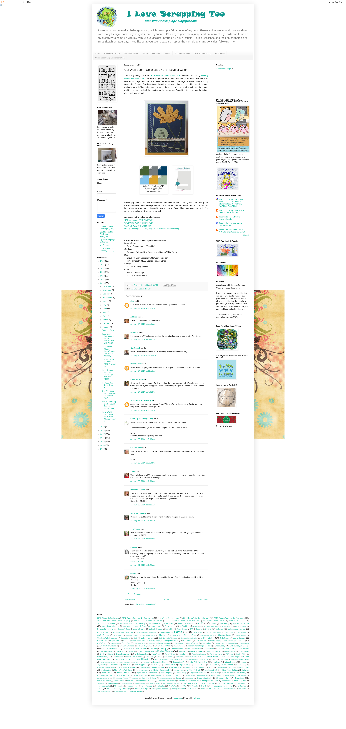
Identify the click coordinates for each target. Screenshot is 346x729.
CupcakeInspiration (110, 648)
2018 (102, 430)
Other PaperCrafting (202, 53)
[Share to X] (169, 285)
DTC (102, 654)
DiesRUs (119, 651)
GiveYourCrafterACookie (214, 657)
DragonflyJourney (230, 651)
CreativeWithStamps (196, 646)
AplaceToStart (140, 626)
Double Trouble (165, 651)
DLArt (140, 651)
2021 (102, 279)
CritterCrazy (220, 646)
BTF (191, 629)
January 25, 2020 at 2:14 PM (142, 463)
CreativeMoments (179, 646)
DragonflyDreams (213, 651)
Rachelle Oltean (137, 490)
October (106, 294)
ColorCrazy (224, 638)
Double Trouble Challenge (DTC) (107, 227)
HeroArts (215, 659)
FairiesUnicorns (170, 654)
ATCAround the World (211, 626)
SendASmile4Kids (166, 678)
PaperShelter (214, 673)
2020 (102, 283)
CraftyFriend (102, 643)
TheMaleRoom (241, 683)
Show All (246, 235)
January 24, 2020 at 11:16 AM (143, 371)
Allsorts (213, 624)
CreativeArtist (244, 643)
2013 (102, 449)
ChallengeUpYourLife (148, 635)
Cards (97, 53)
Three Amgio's (119, 686)
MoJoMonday (243, 667)
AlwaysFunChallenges (110, 626)
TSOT (99, 688)
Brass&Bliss (169, 629)
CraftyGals (126, 643)
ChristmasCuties (240, 635)
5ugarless (178, 698)
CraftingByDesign (154, 640)
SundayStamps (127, 683)
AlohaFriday (224, 624)
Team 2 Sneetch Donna (229, 217)
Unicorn (202, 688)
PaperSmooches (227, 673)
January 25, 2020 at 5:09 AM (142, 439)
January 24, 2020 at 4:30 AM (142, 308)
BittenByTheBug (155, 629)
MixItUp (232, 667)
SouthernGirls (194, 681)
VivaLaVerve (242, 688)
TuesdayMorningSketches (160, 688)
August (106, 301)
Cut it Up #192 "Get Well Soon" (138, 226)
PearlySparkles (156, 675)
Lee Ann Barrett (137, 379)
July (105, 305)
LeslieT (133, 547)
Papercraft (153, 673)
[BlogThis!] (167, 285)
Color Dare (147, 289)
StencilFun (100, 683)
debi (132, 301)
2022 (102, 276)
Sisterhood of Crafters (145, 681)
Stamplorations (226, 681)
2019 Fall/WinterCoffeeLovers (196, 618)
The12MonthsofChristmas (170, 683)
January (106, 327)
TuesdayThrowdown (178, 688)
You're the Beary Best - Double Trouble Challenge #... (109, 404)
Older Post (202, 600)
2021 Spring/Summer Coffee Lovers (148, 621)
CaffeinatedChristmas (236, 629)
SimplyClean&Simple (104, 681)
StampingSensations (210, 681)
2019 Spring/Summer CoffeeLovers (229, 618)
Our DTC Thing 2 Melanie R (231, 210)
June (105, 308)
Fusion (159, 657)
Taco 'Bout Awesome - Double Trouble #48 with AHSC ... (108, 338)
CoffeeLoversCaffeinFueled (168, 638)
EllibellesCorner (123, 654)
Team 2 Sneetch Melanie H (231, 230)
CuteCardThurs (141, 649)
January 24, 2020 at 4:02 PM (142, 392)
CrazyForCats (192, 643)
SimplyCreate (119, 681)
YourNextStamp (135, 691)
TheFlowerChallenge (225, 683)
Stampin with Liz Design (141, 400)
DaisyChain (197, 648)
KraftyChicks (170, 665)
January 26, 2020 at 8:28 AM (142, 505)
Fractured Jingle (225, 219)
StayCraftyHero (240, 681)
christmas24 (176, 635)
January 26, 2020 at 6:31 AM (142, 481)
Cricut (210, 646)
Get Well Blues (225, 225)
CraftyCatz (239, 640)
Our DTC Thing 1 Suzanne (231, 199)
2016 (102, 438)
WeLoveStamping (104, 691)
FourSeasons (117, 657)
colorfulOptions (239, 638)
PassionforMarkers (104, 675)
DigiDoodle (131, 651)
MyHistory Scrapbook (151, 53)
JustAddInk (113, 665)
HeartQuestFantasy (191, 659)
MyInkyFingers (179, 670)
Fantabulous (183, 654)
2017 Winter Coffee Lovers (108, 618)
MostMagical (106, 670)
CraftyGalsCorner (139, 643)
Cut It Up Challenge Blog (141, 419)
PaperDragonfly (166, 673)
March (106, 320)
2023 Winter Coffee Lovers (213, 621)
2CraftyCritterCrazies (106, 623)
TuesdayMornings (141, 689)
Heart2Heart (142, 659)
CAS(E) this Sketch (214, 632)
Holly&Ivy (224, 659)
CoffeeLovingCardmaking (189, 638)
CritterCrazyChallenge (239, 646)
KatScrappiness (141, 665)
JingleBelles (230, 662)
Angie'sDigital (127, 626)
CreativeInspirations (145, 646)
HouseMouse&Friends (240, 659)
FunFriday (149, 657)
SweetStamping (140, 683)
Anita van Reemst (138, 513)
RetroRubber (216, 675)
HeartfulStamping (176, 659)
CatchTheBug (117, 635)
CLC (135, 638)
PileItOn (178, 675)
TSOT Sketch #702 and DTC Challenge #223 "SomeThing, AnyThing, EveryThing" (230, 204)
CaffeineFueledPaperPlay (123, 632)
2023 (102, 272)
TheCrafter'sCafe (189, 683)
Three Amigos (132, 686)
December (107, 286)
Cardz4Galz (197, 632)
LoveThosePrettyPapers (127, 667)
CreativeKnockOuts (162, 646)
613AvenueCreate (126, 623)
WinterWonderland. (120, 691)
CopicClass (114, 641)
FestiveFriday (102, 657)
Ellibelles (110, 654)
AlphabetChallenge (240, 623)
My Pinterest (105, 245)
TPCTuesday (193, 686)
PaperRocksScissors (198, 673)
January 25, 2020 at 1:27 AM (142, 410)
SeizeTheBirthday (149, 678)
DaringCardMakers (226, 648)
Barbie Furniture (131, 53)
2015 (102, 441)
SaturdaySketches (103, 678)
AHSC (134, 289)
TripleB (204, 686)
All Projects (220, 53)
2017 (102, 434)
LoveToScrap (144, 667)
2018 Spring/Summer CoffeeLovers (137, 618)
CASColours (229, 632)
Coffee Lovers (147, 638)
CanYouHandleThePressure (146, 632)
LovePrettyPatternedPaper (106, 667)
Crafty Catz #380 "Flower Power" (138, 223)
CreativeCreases (126, 646)
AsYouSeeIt (197, 626)
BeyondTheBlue (139, 629)
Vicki (132, 471)
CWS (189, 648)
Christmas (163, 635)
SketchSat (183, 681)
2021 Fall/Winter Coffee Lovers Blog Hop (113, 621)
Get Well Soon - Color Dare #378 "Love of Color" (109, 362)
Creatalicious (206, 643)
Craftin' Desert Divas (138, 640)
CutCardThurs (127, 648)
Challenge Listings (112, 53)
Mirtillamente (222, 667)
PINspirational (189, 675)
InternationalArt (179, 662)
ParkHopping (241, 673)
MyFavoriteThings (142, 670)
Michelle (134, 332)
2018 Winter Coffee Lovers (168, 618)
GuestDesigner (235, 657)
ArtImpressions (155, 626)
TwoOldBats (192, 689)
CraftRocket (188, 641)
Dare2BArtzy (209, 649)
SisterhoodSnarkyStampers (167, 681)
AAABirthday (140, 624)
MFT (211, 667)
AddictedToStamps (185, 624)
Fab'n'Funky (156, 654)
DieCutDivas (244, 649)
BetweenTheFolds (124, 629)
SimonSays (239, 678)
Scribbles (135, 678)
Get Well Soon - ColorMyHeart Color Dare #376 (109, 394)
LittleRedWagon (227, 665)
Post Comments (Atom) (146, 604)
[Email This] (164, 285)
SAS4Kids (242, 675)
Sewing (167, 53)
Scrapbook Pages (182, 53)
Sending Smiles (108, 330)
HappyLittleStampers (123, 659)
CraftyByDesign (214, 640)
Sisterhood (130, 681)
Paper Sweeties (142, 673)
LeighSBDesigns (184, 665)
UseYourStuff (213, 688)
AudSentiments (227, 626)
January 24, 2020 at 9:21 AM (142, 340)
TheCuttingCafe (208, 683)
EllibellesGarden (141, 654)
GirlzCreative (180, 657)
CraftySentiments (178, 643)
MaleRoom (187, 667)
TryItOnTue (241, 686)
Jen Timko (135, 529)
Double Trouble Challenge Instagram (106, 234)
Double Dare (149, 651)
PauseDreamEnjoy (140, 675)
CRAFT (125, 640)
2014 (102, 445)
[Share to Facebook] (172, 285)
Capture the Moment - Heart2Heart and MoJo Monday (108, 351)
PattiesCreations (122, 675)
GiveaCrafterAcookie (194, 657)
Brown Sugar (182, 629)
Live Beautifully (241, 665)
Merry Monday (199, 667)
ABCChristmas (154, 624)
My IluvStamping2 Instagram (107, 240)
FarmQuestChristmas (199, 654)
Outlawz (245, 670)
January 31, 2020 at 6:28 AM (142, 565)
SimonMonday (222, 678)
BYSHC (208, 629)
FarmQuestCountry (216, 654)
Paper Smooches (124, 672)
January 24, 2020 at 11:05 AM (143, 355)
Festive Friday (241, 654)
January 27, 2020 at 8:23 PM (142, 539)
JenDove (216, 662)
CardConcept (165, 632)
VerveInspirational (229, 688)
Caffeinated (220, 629)
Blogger (197, 698)
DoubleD (182, 651)
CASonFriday (241, 632)
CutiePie (153, 649)
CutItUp (163, 648)
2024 (102, 268)
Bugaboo (199, 629)
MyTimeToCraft (193, 670)
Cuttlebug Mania (177, 649)
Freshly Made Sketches (134, 657)
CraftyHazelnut (164, 643)
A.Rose (133, 317)
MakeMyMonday (158, 667)
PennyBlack (168, 675)
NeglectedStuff (211, 670)
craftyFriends (114, 643)
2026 (102, 261)
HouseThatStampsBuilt (107, 662)
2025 (102, 265)
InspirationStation (160, 662)
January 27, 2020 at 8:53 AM (142, 520)
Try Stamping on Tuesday (221, 686)
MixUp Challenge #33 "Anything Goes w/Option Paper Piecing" (151, 228)
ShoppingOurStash (204, 678)
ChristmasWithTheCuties (107, 638)
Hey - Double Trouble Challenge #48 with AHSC (107, 374)
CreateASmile (219, 643)
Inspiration (146, 662)
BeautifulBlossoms (105, 629)
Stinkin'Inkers (112, 683)
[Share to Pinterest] (175, 285)
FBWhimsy (229, 654)
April (105, 316)
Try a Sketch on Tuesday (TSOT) (107, 249)
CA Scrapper (136, 448)
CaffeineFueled (103, 632)
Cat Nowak (135, 348)
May (105, 312)
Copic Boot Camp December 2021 (110, 58)
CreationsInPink (232, 643)
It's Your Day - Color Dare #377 (108, 385)
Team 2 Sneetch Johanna (230, 223)
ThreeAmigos (146, 686)
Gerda (133, 573)
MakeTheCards (175, 667)
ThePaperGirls (103, 686)
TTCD (109, 688)
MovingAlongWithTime (123, 670)
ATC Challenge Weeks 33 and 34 (232, 232)
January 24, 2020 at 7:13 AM (142, 324)
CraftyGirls (151, 643)
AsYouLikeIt (185, 626)
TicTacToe (161, 686)
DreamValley (244, 651)
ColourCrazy (102, 641)
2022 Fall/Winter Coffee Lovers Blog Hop (182, 621)
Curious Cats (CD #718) (228, 213)
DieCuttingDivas (106, 651)
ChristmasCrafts (224, 635)
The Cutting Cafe (153, 683)
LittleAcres (213, 665)
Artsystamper (170, 626)
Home (166, 600)
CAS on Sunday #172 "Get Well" (138, 220)
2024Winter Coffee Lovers (237, 621)
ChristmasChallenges (207, 635)
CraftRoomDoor (201, 640)
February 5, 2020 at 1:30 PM (142, 589)
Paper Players (107, 673)
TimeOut (182, 686)
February (107, 323)
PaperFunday (181, 673)
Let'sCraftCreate (200, 665)
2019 (102, 427)
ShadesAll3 (189, 678)
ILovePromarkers (124, 662)
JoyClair (243, 662)
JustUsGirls (127, 665)
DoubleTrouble (195, 651)
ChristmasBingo (190, 635)
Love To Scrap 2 (137, 561)
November (107, 290)
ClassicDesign (125, 638)
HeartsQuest (204, 659)
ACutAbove (168, 623)
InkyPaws (136, 662)
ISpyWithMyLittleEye (198, 662)
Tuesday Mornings (122, 688)
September (108, 297)
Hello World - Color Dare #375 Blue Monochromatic (109, 416)
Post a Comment (135, 594)
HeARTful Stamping (161, 659)
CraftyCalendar (228, 640)
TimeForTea (173, 686)
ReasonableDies (202, 675)
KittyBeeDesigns (156, 665)
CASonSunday (103, 635)
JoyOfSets (101, 665)
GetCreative (168, 657)
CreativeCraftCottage (108, 646)
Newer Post (130, 600)
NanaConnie (136, 364)
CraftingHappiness (170, 640)
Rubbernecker (229, 675)
